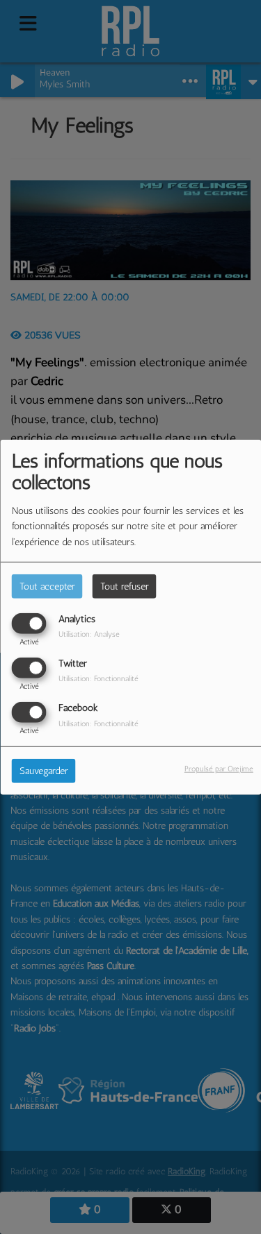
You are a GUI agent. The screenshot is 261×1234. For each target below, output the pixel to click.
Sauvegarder (43, 771)
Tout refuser (124, 586)
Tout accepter (47, 586)
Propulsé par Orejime (218, 768)
